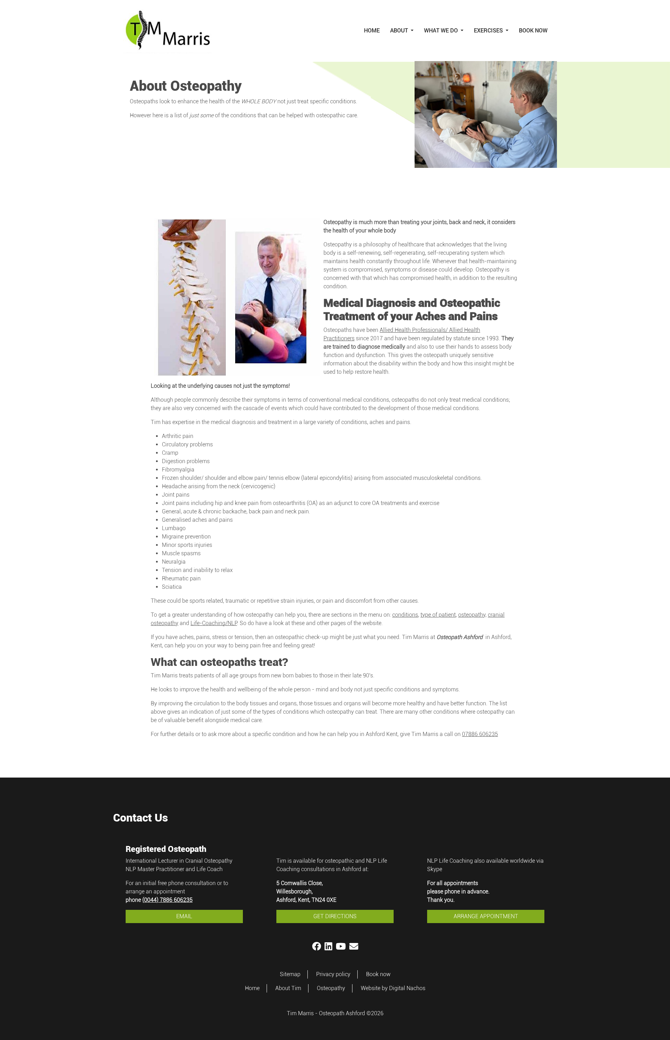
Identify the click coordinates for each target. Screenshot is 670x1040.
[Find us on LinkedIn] (328, 946)
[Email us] (353, 946)
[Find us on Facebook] (316, 946)
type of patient (438, 614)
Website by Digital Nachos (393, 988)
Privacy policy (333, 974)
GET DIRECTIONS (335, 916)
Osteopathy (331, 988)
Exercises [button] (489, 30)
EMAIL (184, 916)
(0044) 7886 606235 (167, 900)
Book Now (533, 30)
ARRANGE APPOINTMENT (486, 916)
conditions (405, 614)
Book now (378, 974)
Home (372, 30)
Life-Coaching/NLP (214, 623)
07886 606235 (480, 734)
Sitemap (290, 974)
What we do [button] (441, 30)
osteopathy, (472, 614)
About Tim (288, 988)
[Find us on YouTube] (341, 946)
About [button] (399, 30)
